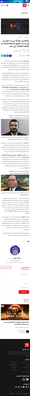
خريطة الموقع (26, 367)
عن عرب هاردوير (26, 362)
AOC (24, 241)
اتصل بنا (27, 364)
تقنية (20, 37)
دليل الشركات (13, 367)
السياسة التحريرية (25, 371)
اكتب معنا (14, 369)
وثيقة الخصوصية (12, 364)
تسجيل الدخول (5, 267)
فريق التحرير (14, 362)
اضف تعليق (24, 292)
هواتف (27, 369)
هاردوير (26, 37)
